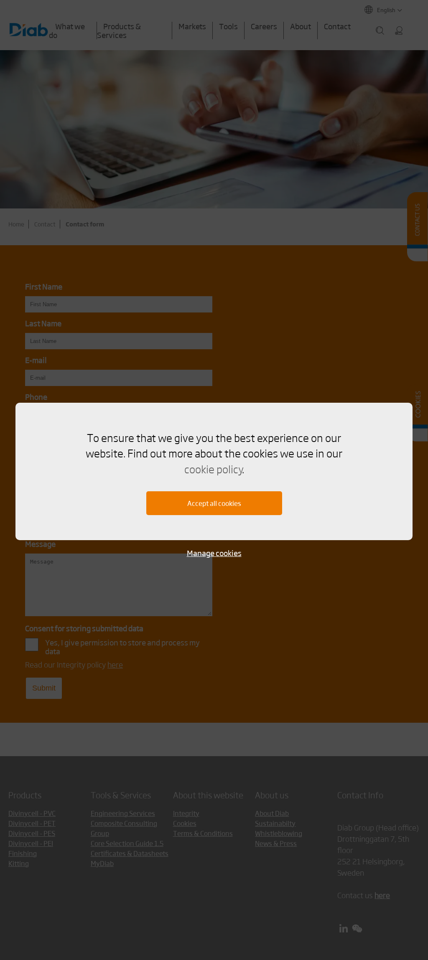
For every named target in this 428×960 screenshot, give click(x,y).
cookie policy (213, 468)
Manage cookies (214, 553)
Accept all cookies (214, 503)
